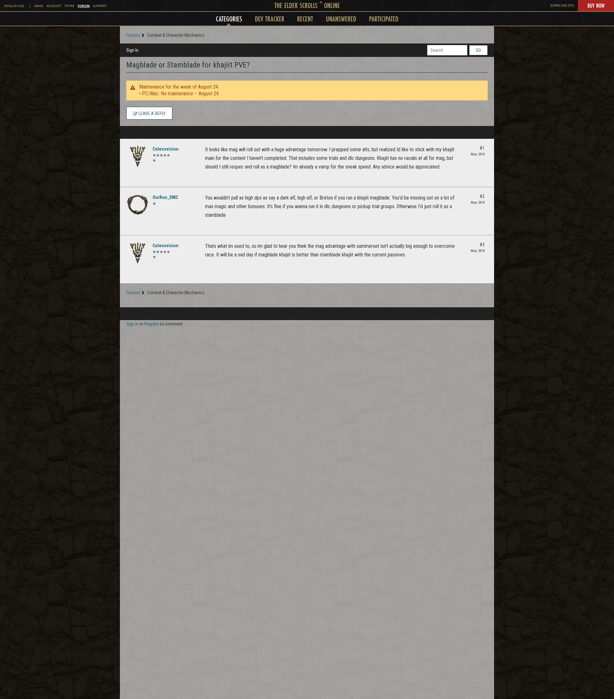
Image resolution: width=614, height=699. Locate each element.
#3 (482, 244)
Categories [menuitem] (229, 19)
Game (38, 6)
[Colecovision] (137, 156)
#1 (482, 148)
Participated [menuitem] (383, 19)
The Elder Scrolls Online (307, 5)
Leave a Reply (152, 113)
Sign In (132, 50)
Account (53, 6)
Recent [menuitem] (305, 19)
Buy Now (595, 5)
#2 (482, 196)
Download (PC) (562, 5)
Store (70, 6)
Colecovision (165, 149)
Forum (84, 6)
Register (151, 323)
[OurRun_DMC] (137, 204)
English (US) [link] (14, 6)
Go (478, 50)
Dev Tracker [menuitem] (269, 19)
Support (100, 6)
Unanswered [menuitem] (341, 19)
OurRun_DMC (165, 197)
